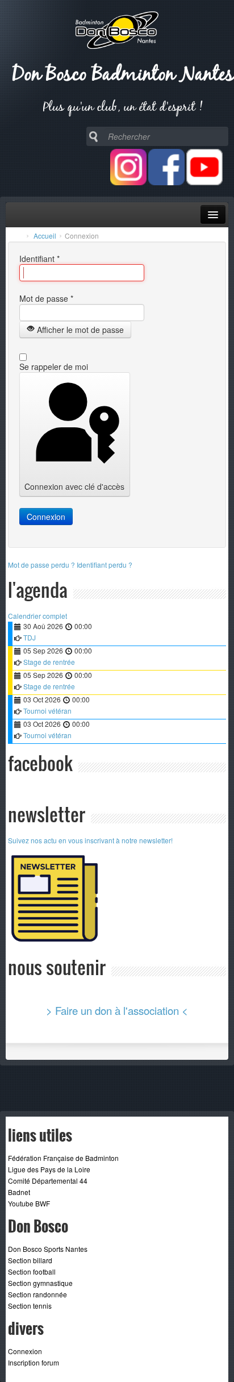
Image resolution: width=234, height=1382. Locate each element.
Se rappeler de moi (53, 366)
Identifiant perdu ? (104, 564)
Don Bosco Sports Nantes (47, 1249)
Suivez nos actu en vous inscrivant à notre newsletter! (90, 840)
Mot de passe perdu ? (42, 564)
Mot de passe (46, 298)
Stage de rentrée (49, 662)
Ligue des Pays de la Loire (49, 1169)
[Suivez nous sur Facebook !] (166, 182)
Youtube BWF (29, 1203)
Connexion (46, 516)
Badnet (19, 1192)
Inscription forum (33, 1362)
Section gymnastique (40, 1283)
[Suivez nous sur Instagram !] (128, 182)
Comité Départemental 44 (47, 1180)
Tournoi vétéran (47, 710)
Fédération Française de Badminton (63, 1158)
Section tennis (30, 1305)
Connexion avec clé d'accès (74, 486)
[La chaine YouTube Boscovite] (204, 182)
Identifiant (39, 258)
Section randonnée (37, 1294)
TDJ (29, 637)
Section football (32, 1271)
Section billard (30, 1260)
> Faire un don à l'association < (117, 1010)
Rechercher (93, 136)
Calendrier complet (37, 616)
